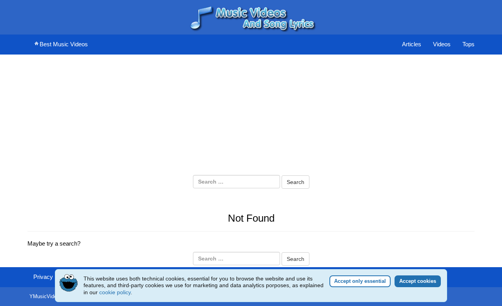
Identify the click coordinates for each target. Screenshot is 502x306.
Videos (442, 44)
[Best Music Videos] (251, 16)
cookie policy (115, 292)
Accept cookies (417, 281)
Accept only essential (360, 281)
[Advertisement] (251, 116)
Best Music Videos (64, 44)
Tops (468, 44)
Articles (411, 44)
